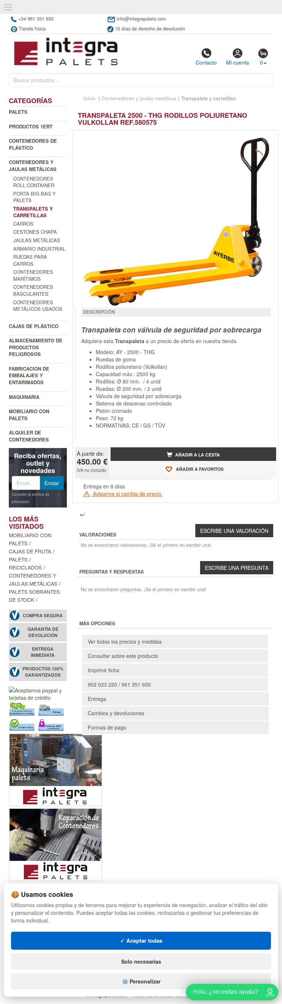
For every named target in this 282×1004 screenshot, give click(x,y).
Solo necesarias (141, 961)
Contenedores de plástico (33, 144)
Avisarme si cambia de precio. (127, 493)
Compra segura (43, 615)
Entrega (97, 698)
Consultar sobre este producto (123, 655)
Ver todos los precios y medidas (125, 641)
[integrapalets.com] (65, 51)
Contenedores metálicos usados (37, 306)
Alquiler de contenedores (29, 436)
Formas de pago (107, 727)
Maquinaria (24, 396)
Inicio (89, 98)
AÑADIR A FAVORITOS (199, 469)
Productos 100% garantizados (43, 672)
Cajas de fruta (30, 551)
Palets (18, 111)
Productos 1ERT (31, 126)
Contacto (206, 62)
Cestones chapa (35, 231)
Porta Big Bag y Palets (34, 197)
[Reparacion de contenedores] (55, 844)
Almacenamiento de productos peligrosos (35, 347)
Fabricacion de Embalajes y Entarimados (29, 375)
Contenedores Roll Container (33, 182)
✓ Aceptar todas (141, 940)
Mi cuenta (237, 62)
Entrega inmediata (43, 652)
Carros (23, 223)
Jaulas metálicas (36, 240)
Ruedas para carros (30, 260)
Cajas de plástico (33, 326)
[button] (264, 139)
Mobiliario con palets (29, 415)
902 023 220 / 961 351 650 (119, 684)
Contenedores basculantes (33, 290)
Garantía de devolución (43, 632)
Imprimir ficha (103, 670)
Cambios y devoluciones (116, 713)
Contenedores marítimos (33, 275)
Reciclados (25, 567)
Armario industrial (39, 248)
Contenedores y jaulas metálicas (33, 165)
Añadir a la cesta (197, 455)
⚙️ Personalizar (141, 981)
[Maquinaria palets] (55, 769)
